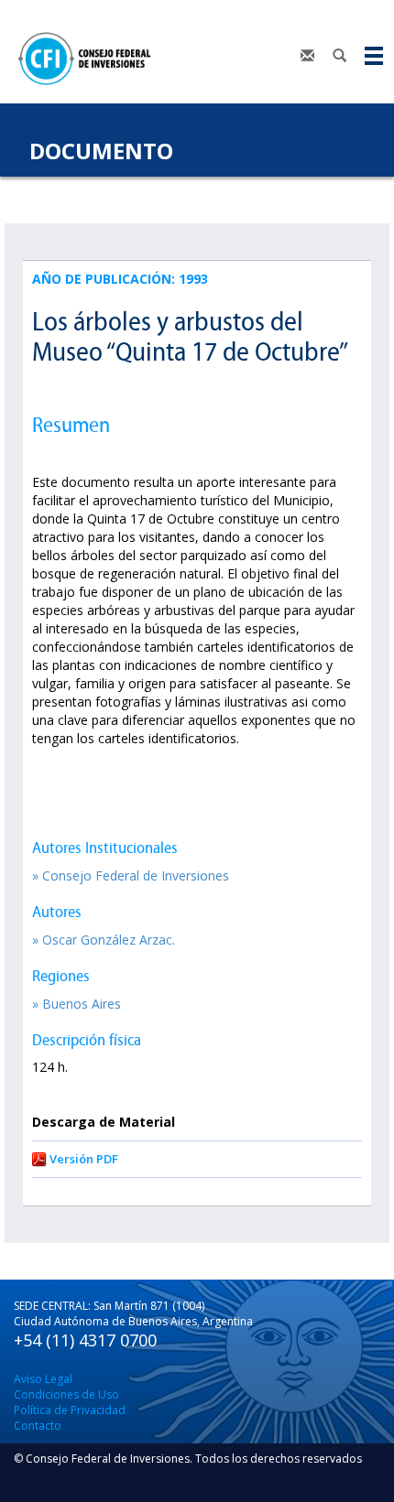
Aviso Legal (43, 1379)
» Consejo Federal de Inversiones (130, 875)
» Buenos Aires (76, 1003)
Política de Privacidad (70, 1410)
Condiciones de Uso (66, 1394)
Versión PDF (83, 1159)
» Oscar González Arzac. (103, 939)
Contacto (37, 1425)
